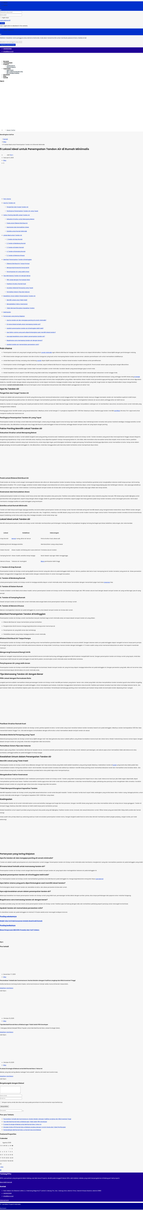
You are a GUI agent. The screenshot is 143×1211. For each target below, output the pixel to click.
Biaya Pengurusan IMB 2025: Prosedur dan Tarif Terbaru (19, 930)
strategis (137, 377)
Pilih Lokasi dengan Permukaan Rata (18, 280)
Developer (6, 74)
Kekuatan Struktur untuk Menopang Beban (20, 219)
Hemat (14, 539)
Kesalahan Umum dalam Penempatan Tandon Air (19, 296)
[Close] (0, 34)
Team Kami (7, 68)
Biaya (42, 561)
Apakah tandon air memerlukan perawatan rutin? (23, 344)
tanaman (107, 582)
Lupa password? (5, 20)
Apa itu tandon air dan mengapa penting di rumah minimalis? (26, 320)
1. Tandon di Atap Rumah (14, 239)
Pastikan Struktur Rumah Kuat (16, 284)
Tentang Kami (7, 63)
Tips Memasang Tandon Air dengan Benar (16, 276)
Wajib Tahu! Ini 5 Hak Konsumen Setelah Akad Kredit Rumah (21, 921)
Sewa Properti (11, 67)
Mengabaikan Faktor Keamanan (17, 304)
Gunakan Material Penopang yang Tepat (20, 288)
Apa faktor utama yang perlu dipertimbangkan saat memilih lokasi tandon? (31, 332)
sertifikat (117, 411)
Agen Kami (10, 70)
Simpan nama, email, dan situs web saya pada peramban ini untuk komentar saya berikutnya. (32, 1102)
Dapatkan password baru (8, 45)
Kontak (5, 77)
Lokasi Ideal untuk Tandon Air (12, 235)
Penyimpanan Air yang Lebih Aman (18, 272)
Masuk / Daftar (11, 130)
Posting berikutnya (7, 925)
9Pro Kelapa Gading (13, 73)
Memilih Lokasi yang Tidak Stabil (17, 300)
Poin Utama (7, 199)
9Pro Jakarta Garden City (15, 71)
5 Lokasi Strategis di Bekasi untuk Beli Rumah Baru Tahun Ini (22, 1124)
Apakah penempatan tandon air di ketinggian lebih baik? (25, 328)
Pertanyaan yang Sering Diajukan (14, 316)
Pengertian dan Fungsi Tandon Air (17, 207)
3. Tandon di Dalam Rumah (15, 247)
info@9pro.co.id (8, 1196)
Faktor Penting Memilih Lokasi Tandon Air (16, 215)
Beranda (6, 61)
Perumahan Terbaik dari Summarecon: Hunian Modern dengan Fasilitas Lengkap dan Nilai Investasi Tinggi (37, 1119)
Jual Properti (11, 66)
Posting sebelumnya (8, 916)
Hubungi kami (4, 1200)
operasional (99, 879)
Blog (4, 76)
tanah (115, 765)
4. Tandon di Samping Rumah (16, 251)
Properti (6, 64)
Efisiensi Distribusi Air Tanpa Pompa (18, 264)
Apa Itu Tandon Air (9, 203)
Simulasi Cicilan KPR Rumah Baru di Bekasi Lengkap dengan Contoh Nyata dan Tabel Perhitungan (34, 1127)
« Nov (1, 1167)
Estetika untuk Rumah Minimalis (17, 231)
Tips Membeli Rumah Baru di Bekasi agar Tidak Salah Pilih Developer (25, 1122)
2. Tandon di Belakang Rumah (16, 243)
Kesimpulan (7, 312)
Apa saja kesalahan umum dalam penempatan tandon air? (26, 336)
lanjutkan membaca (6, 988)
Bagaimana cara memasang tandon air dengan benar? (25, 340)
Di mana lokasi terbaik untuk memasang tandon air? (24, 324)
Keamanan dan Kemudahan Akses (18, 227)
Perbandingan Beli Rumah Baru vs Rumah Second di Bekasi (22, 1130)
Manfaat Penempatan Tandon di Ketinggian (17, 259)
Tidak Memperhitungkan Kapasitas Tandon (21, 308)
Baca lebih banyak (6, 1182)
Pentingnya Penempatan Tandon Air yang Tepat (22, 211)
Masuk (2, 23)
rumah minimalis (46, 352)
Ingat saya (5, 18)
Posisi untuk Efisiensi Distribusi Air (17, 223)
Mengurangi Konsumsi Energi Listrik (18, 268)
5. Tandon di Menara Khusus (16, 255)
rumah (39, 360)
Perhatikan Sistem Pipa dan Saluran (18, 292)
